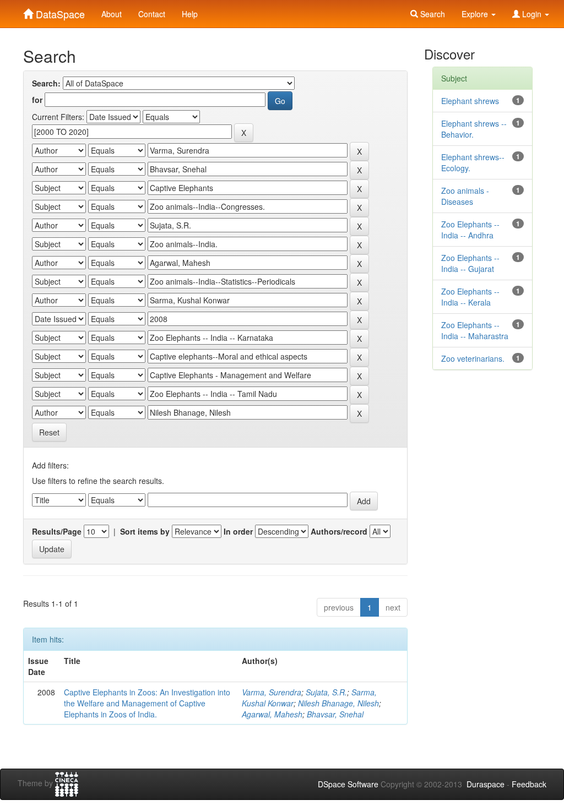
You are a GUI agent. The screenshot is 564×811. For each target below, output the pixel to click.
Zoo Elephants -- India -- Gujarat (470, 263)
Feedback (529, 784)
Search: (46, 83)
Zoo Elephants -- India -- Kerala (470, 297)
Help (190, 13)
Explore (476, 13)
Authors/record (339, 531)
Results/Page (57, 531)
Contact (151, 13)
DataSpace (59, 12)
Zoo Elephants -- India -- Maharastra (474, 330)
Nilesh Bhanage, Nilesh (338, 703)
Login (532, 13)
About (111, 13)
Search (431, 13)
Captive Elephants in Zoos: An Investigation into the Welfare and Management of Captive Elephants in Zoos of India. (147, 703)
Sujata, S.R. (326, 692)
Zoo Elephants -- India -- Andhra (470, 230)
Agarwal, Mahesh (272, 714)
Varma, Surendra (271, 692)
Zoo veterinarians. (473, 358)
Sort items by (145, 531)
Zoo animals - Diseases (465, 196)
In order (238, 531)
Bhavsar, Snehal (335, 714)
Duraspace (486, 784)
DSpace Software (348, 784)
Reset (49, 432)
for (37, 99)
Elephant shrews (470, 100)
